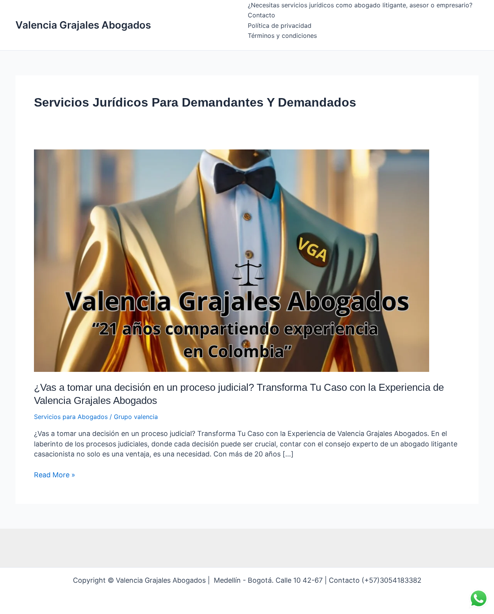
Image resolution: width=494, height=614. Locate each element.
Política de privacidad (279, 25)
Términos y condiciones (282, 35)
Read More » (54, 474)
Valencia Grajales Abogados (83, 25)
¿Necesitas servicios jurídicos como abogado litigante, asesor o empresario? (360, 5)
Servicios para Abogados (71, 417)
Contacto (261, 15)
